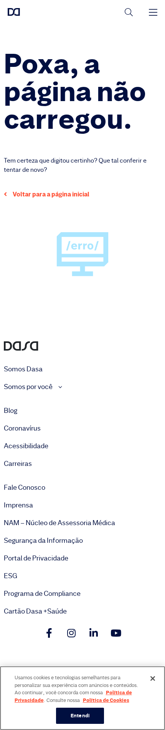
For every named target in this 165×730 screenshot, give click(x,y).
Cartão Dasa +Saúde (35, 611)
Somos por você (29, 386)
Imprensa (18, 505)
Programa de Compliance (42, 593)
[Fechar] (152, 678)
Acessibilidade (26, 446)
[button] (46, 194)
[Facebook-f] (49, 632)
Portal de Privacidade (36, 558)
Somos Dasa (23, 369)
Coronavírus (22, 428)
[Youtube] (115, 632)
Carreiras (18, 463)
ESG (10, 575)
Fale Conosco (24, 487)
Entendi (80, 715)
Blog (10, 410)
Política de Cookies (106, 700)
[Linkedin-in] (93, 632)
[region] (82, 698)
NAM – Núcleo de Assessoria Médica (59, 522)
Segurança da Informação (43, 540)
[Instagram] (71, 632)
